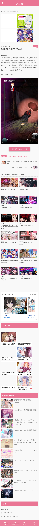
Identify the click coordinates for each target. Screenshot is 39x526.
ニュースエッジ (6, 509)
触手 (26, 156)
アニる (19, 3)
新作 (24, 524)
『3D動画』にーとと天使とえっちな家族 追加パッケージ (25, 481)
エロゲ (4, 156)
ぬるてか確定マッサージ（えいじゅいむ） (25, 451)
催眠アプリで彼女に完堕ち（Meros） (22, 401)
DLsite (32, 294)
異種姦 (20, 156)
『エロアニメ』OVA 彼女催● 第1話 (25, 430)
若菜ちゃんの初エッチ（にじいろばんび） (25, 471)
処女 (15, 156)
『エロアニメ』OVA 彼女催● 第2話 (25, 410)
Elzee (10, 156)
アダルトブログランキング (9, 516)
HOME (6, 316)
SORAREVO (7, 317)
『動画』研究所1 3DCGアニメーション (26, 491)
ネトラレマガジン (6, 512)
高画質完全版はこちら (18, 149)
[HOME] (15, 306)
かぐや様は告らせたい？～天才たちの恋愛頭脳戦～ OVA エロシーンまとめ (25, 442)
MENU (5, 524)
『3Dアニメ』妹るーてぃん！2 (24, 460)
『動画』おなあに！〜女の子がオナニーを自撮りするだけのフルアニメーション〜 (25, 422)
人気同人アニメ (15, 524)
